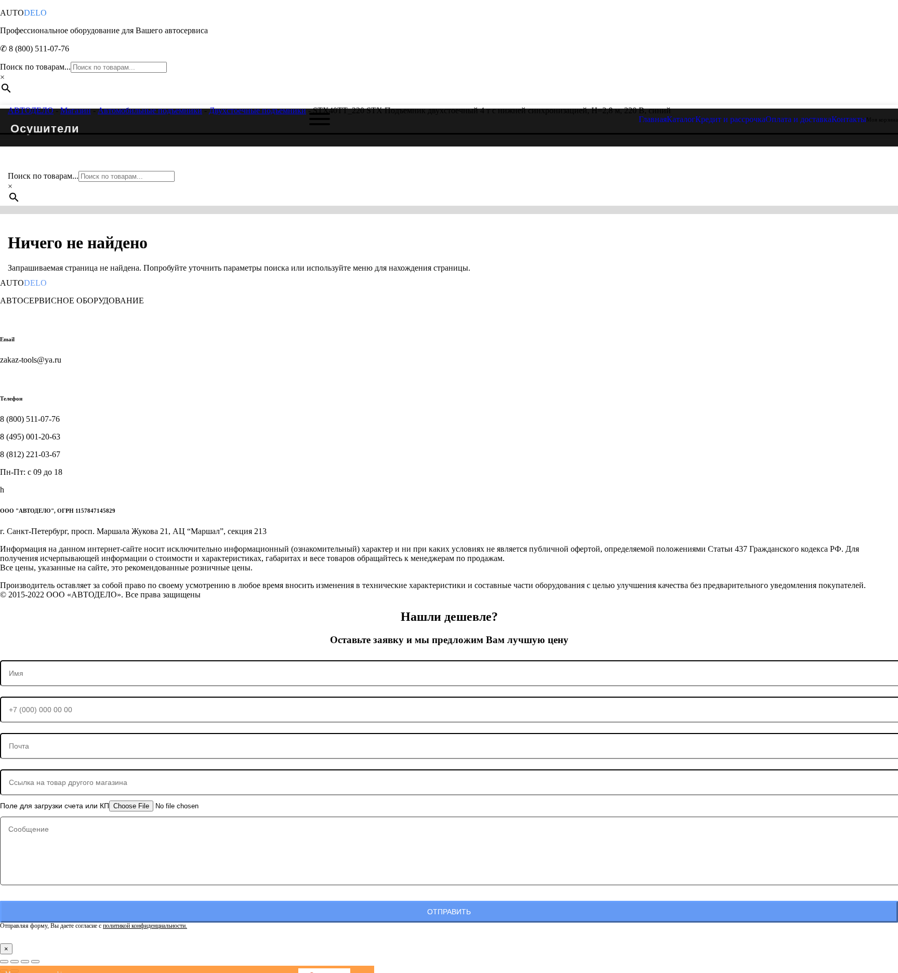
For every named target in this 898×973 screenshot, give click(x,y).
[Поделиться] (25, 961)
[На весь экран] (14, 961)
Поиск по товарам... (35, 66)
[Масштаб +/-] (4, 961)
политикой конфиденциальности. (145, 925)
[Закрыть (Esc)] (35, 961)
